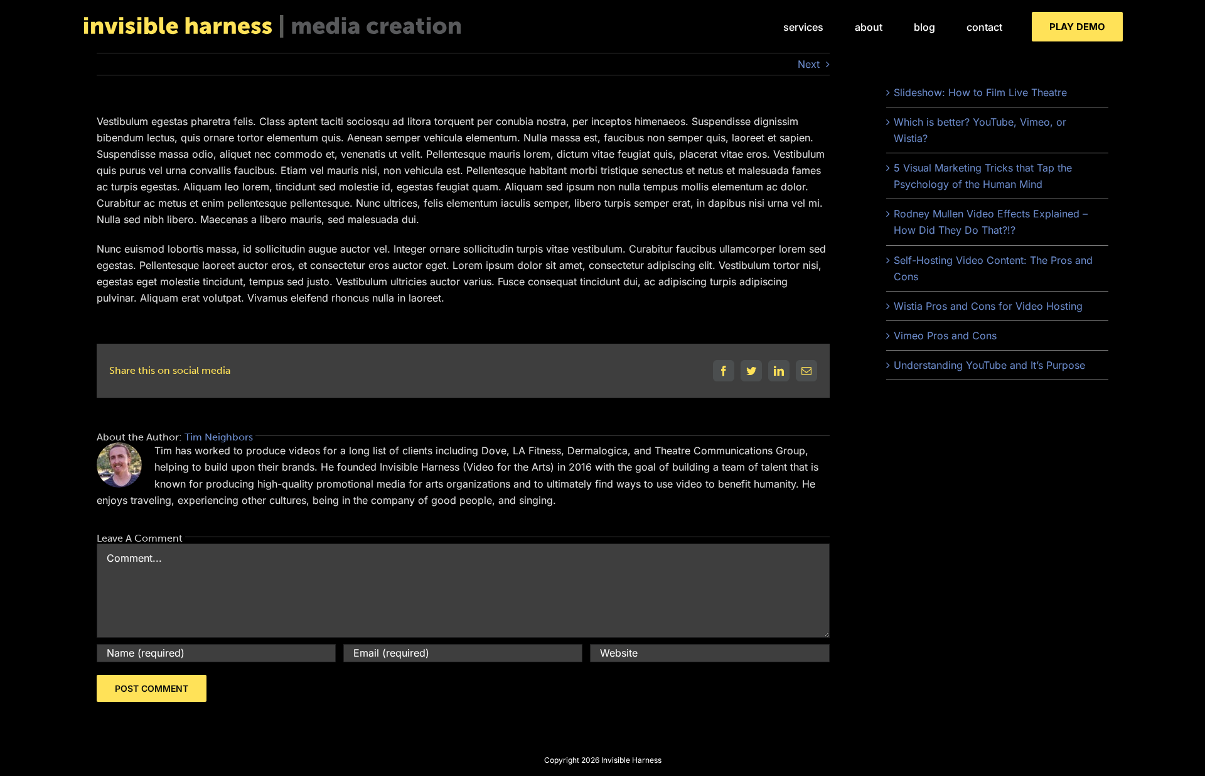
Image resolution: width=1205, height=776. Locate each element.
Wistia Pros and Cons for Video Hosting (988, 306)
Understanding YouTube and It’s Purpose (989, 365)
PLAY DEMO (1077, 27)
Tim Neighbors (219, 437)
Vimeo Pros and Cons (945, 335)
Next (809, 64)
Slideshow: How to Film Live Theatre (980, 92)
